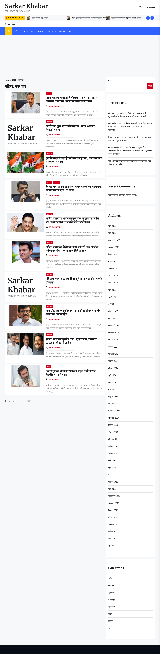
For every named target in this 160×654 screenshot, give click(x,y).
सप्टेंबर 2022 (113, 531)
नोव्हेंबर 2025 (113, 261)
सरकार (111, 628)
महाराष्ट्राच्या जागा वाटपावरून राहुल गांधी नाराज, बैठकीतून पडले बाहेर (71, 373)
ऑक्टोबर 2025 (114, 268)
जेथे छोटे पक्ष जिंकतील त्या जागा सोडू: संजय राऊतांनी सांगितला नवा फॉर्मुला (73, 312)
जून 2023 (112, 467)
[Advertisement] (80, 54)
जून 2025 (112, 297)
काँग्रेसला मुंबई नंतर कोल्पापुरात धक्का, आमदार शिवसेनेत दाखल (70, 128)
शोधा (110, 81)
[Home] (9, 31)
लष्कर (69, 31)
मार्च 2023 (112, 489)
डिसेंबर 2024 (113, 339)
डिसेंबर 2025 (113, 254)
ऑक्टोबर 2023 (114, 439)
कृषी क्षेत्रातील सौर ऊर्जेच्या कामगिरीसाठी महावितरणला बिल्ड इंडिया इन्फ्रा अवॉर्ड (129, 162)
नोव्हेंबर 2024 (113, 347)
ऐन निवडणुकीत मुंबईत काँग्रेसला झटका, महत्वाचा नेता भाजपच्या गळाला (74, 160)
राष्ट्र (32, 31)
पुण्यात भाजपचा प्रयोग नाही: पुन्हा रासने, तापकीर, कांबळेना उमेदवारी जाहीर (71, 341)
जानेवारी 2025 (113, 332)
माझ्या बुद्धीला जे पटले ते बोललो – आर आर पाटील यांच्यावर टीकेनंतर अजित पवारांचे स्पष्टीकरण (71, 99)
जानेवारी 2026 (113, 247)
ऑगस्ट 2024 (113, 368)
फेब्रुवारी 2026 (114, 240)
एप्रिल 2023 (113, 482)
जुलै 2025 (112, 290)
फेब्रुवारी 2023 (114, 496)
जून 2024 (112, 382)
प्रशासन (51, 31)
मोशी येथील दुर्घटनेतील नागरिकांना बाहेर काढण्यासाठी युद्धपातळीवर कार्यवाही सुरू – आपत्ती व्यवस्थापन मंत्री (127, 115)
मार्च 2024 (112, 404)
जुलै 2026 (112, 226)
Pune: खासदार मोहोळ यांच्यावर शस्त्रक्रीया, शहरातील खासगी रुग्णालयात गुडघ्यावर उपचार (130, 139)
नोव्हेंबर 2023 (113, 432)
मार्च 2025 (112, 318)
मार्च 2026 (112, 233)
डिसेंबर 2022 (113, 510)
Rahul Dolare (54, 106)
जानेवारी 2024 (113, 418)
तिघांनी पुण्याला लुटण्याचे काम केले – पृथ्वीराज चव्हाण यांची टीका (74, 18)
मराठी (15, 31)
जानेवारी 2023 (113, 503)
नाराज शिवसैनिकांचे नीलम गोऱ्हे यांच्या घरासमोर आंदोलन (111, 18)
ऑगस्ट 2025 (113, 283)
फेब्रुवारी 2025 (114, 325)
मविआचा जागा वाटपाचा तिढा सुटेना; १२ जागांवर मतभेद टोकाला (74, 280)
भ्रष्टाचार (62, 31)
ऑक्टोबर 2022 (114, 524)
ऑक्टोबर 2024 (114, 354)
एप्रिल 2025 (113, 311)
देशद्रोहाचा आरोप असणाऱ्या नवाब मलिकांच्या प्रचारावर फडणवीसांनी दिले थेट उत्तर (74, 188)
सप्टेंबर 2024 (113, 361)
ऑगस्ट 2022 (113, 539)
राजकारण (25, 31)
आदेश (110, 578)
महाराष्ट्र (40, 31)
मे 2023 (111, 475)
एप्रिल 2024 (113, 396)
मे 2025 (111, 304)
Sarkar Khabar (26, 6)
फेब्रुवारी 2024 (114, 411)
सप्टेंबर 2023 (113, 446)
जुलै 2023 (112, 460)
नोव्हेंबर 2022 (113, 517)
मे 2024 (111, 389)
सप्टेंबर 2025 (113, 276)
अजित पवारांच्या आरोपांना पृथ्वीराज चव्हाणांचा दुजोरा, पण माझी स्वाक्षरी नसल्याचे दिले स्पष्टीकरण (73, 220)
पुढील (29, 401)
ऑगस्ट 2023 (113, 453)
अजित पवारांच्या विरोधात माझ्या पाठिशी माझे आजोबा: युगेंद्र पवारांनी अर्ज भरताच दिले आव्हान (72, 249)
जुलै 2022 (112, 546)
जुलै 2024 (112, 375)
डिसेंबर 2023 (113, 425)
